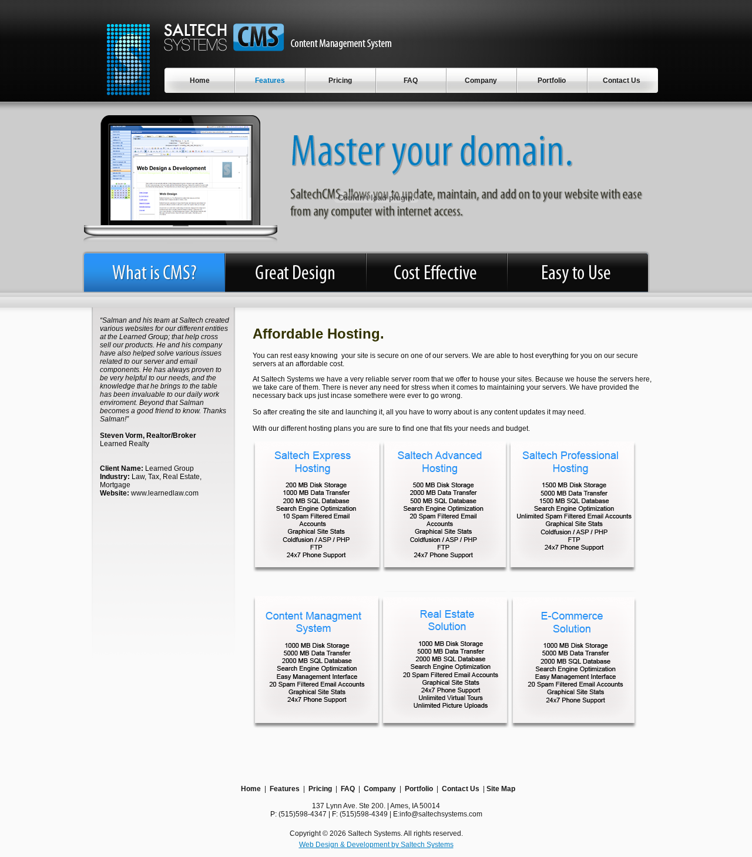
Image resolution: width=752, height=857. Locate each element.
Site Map (500, 789)
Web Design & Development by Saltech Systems (376, 845)
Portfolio (419, 789)
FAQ (348, 789)
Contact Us (460, 789)
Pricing (320, 789)
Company (380, 789)
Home (251, 789)
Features (285, 789)
